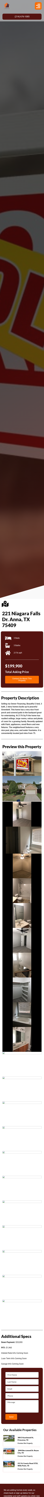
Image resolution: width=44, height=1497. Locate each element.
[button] (38, 6)
